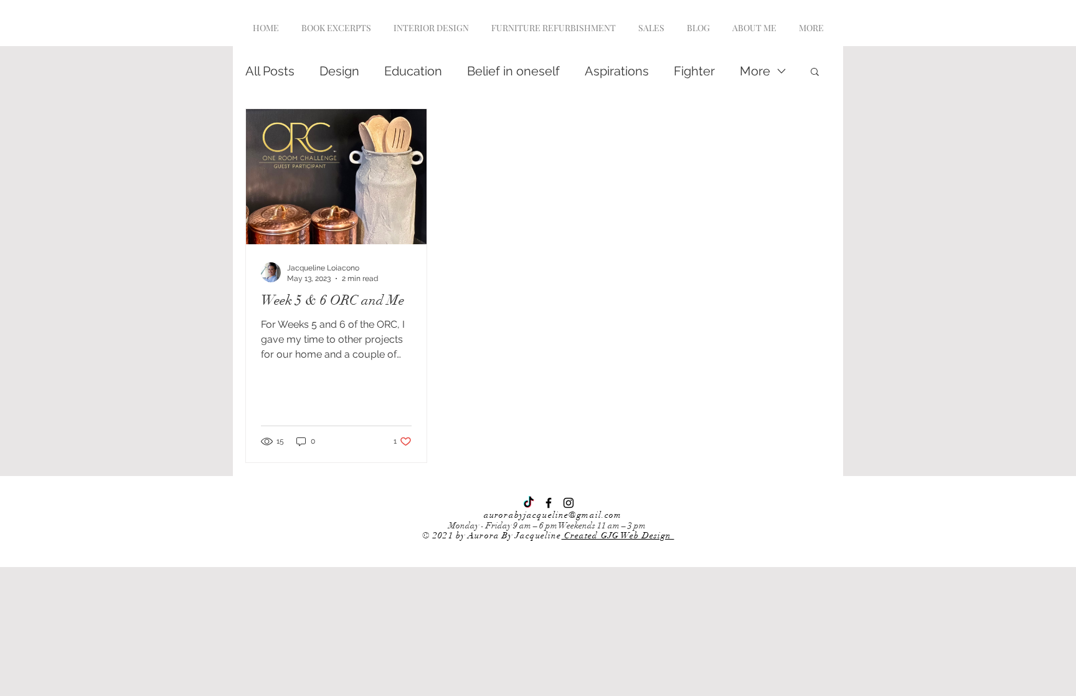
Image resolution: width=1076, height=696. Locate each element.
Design (339, 71)
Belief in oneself (513, 71)
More (755, 71)
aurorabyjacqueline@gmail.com (552, 515)
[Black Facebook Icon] (548, 503)
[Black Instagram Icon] (568, 503)
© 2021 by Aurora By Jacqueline (492, 535)
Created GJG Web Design (618, 535)
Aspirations (617, 71)
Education (413, 71)
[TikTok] (529, 503)
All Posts (270, 71)
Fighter (694, 71)
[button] (815, 72)
